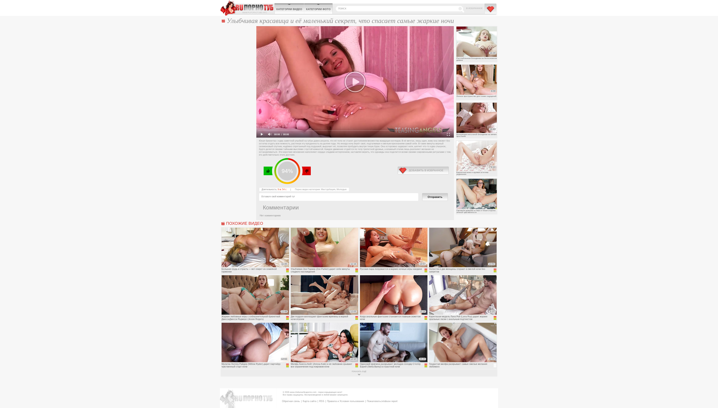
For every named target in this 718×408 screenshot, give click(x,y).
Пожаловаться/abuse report (382, 401)
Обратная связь (291, 401)
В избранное (474, 8)
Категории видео (289, 9)
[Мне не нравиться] (306, 171)
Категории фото (318, 9)
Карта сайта (309, 401)
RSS (321, 401)
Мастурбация (328, 189)
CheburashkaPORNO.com (247, 8)
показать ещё (359, 371)
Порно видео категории (307, 189)
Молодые (342, 189)
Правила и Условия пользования (345, 401)
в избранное (423, 170)
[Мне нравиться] (268, 171)
